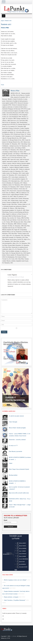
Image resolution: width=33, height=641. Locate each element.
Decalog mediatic (13, 475)
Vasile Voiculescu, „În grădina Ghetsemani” (15, 600)
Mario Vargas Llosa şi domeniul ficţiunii (19, 469)
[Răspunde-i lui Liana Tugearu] (31, 274)
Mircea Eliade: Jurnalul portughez (17, 427)
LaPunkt (14, 636)
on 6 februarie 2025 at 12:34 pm (16, 277)
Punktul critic (8, 20)
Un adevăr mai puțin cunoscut (16, 416)
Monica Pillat (5, 27)
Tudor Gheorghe (13, 422)
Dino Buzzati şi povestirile (15, 451)
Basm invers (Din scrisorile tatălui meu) (19, 493)
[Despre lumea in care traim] (16, 9)
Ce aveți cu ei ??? (13, 445)
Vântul (10, 463)
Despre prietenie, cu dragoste (11, 597)
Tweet (2, 84)
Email (5, 520)
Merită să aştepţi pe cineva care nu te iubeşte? (15, 580)
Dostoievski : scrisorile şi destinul (17, 439)
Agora (2, 20)
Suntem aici (6, 24)
